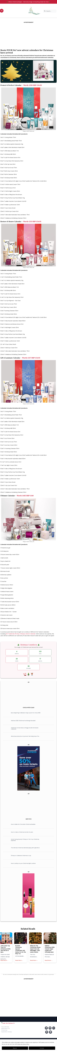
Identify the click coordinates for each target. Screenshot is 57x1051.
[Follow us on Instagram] (53, 1028)
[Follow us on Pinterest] (46, 1032)
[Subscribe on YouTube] (50, 1032)
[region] (28, 1045)
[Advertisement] (28, 34)
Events (32, 1034)
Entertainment (34, 1028)
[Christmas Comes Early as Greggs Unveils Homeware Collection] (5, 728)
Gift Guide (33, 1032)
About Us (18, 1028)
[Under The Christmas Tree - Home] (8, 1023)
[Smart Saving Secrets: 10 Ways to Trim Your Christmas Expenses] (5, 840)
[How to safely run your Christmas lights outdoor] (5, 863)
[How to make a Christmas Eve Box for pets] (5, 832)
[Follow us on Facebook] (50, 1028)
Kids (31, 1030)
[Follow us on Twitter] (46, 1028)
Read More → (4, 960)
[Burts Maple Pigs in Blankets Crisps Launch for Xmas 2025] (5, 712)
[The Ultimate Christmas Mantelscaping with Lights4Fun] (5, 847)
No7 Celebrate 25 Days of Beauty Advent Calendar (20, 634)
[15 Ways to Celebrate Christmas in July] (5, 855)
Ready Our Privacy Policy (23, 1044)
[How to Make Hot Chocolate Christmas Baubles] (5, 824)
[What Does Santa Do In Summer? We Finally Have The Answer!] (5, 736)
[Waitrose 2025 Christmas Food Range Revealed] (5, 720)
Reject (15, 1048)
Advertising (19, 1032)
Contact (18, 1030)
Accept (42, 1048)
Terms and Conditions (19, 1036)
